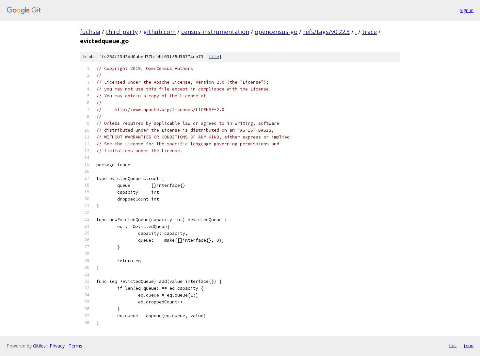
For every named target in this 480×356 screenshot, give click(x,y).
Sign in (466, 10)
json (468, 345)
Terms (75, 346)
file (214, 56)
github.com (159, 32)
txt (452, 345)
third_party (122, 32)
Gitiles (39, 346)
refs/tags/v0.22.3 (326, 32)
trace (369, 32)
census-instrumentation (215, 32)
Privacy (57, 346)
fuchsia (90, 32)
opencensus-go (276, 32)
